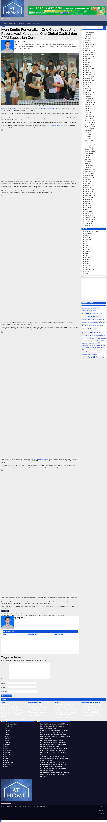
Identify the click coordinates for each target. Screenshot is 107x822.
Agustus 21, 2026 (8, 720)
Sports (15, 23)
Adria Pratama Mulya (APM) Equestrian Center (57, 125)
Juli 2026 (88, 34)
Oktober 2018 (89, 221)
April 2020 (88, 185)
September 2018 (90, 223)
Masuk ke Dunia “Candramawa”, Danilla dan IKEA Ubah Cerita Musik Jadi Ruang (39, 708)
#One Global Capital (54, 46)
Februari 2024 (89, 92)
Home (102, 807)
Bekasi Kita (88, 233)
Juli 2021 (88, 155)
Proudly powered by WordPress (11, 806)
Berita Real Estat (88, 319)
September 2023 (90, 102)
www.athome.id (6, 18)
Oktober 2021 (89, 149)
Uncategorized (89, 269)
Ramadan (85, 352)
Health (27, 23)
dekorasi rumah (85, 322)
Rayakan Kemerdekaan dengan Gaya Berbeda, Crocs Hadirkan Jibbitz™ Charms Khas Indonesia (54, 774)
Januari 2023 (89, 119)
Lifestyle (35, 634)
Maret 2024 (88, 90)
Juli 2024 (88, 82)
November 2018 (90, 219)
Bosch (96, 319)
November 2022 (90, 123)
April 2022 (88, 137)
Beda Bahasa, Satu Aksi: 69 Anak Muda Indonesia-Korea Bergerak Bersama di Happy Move (65, 641)
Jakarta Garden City (99, 335)
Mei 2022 (88, 135)
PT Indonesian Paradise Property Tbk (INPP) (93, 345)
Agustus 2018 (89, 225)
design (85, 325)
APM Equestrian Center (42, 459)
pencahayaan (85, 340)
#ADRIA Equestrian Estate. (33, 44)
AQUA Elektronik (95, 308)
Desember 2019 (90, 193)
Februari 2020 (89, 189)
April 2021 (88, 161)
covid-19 (101, 319)
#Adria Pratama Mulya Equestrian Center (55, 44)
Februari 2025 (89, 68)
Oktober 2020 (89, 173)
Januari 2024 (89, 94)
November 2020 (90, 171)
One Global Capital (12, 108)
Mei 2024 (88, 86)
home (98, 325)
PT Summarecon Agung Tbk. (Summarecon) (92, 349)
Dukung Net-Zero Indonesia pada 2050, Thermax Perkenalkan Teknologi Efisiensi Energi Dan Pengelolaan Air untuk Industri (33, 615)
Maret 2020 (88, 187)
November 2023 (90, 98)
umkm (101, 357)
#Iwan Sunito (30, 46)
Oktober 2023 (89, 100)
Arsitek (94, 310)
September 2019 (90, 199)
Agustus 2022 (89, 129)
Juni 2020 (88, 181)
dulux (90, 325)
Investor (87, 247)
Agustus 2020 (89, 177)
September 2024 (90, 78)
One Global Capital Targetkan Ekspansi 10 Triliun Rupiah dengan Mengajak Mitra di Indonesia (24, 614)
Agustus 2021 (89, 153)
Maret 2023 (88, 115)
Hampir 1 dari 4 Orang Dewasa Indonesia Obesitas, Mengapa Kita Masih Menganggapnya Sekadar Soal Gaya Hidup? (39, 642)
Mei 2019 (88, 207)
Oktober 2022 (89, 125)
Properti (98, 340)
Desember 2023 (90, 96)
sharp (86, 354)
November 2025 (90, 50)
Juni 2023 (88, 109)
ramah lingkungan (92, 352)
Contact (38, 23)
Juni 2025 (88, 60)
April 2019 (88, 209)
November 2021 (90, 147)
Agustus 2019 (89, 201)
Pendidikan (88, 257)
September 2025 (90, 54)
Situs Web (4, 691)
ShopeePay (86, 357)
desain (91, 322)
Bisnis (3, 26)
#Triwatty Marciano (25, 48)
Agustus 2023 (89, 104)
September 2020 (90, 175)
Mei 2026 (88, 38)
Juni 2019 (88, 205)
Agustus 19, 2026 (88, 715)
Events (60, 634)
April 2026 (88, 40)
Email (3, 687)
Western (21, 23)
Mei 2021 (88, 159)
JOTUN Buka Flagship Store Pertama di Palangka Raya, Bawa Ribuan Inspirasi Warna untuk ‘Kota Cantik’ (54, 758)
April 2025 (88, 64)
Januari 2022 (89, 143)
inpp (94, 332)
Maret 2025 (88, 66)
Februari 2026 (89, 44)
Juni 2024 (88, 84)
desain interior (99, 322)
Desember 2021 (90, 145)
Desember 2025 (90, 48)
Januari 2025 (89, 70)
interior (99, 332)
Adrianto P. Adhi (86, 308)
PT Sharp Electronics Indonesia (95, 347)
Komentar (4, 679)
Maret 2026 (88, 42)
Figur (86, 243)
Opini (86, 255)
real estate (99, 352)
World (33, 23)
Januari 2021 (89, 167)
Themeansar (41, 806)
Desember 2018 (90, 217)
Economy (88, 239)
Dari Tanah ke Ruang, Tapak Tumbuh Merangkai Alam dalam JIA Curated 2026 (92, 708)
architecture (87, 310)
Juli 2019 (88, 203)
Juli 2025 (88, 58)
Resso (83, 354)
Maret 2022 (88, 139)
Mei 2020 (88, 183)
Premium (87, 261)
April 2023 (88, 113)
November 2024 (90, 74)
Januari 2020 (89, 191)
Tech (10, 23)
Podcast (87, 259)
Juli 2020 (88, 179)
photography (91, 340)
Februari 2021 (89, 165)
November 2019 (90, 195)
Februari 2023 (89, 117)
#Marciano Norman (41, 46)
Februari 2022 (89, 141)
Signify (94, 356)
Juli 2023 (88, 107)
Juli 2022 (88, 131)
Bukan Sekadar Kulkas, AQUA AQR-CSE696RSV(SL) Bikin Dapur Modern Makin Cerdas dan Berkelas (54, 768)
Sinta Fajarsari (18, 651)
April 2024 (88, 88)
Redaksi (101, 817)
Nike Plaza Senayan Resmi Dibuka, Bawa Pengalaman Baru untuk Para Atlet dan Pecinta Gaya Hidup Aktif (66, 709)
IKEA (89, 328)
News (6, 23)
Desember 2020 (90, 169)
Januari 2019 (89, 215)
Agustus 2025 (89, 56)
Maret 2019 (88, 211)
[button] (103, 23)
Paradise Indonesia (101, 338)
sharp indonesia (92, 354)
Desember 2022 (90, 121)
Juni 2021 (88, 157)
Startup (87, 265)
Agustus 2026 (89, 32)
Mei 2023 (88, 111)
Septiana (20, 41)
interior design (87, 335)
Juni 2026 (88, 36)
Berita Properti (95, 316)
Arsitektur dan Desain (91, 231)
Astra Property (94, 313)
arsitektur (86, 313)
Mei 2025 (88, 62)
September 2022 (90, 127)
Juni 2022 (88, 133)
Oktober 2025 (89, 52)
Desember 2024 (90, 72)
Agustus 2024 (89, 80)
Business (87, 237)
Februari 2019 (89, 213)
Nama (3, 683)
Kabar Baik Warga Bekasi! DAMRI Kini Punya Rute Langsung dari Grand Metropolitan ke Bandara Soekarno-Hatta (14, 642)
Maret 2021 (88, 163)
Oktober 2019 (89, 197)
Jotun (83, 338)
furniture (94, 325)
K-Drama (87, 249)
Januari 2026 (89, 46)
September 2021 (90, 151)
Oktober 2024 (89, 76)
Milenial (94, 338)
